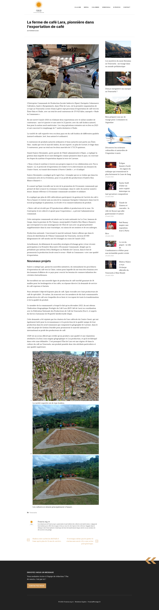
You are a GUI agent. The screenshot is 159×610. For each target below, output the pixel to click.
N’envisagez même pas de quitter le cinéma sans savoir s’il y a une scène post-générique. (79, 541)
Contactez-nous (36, 586)
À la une (78, 7)
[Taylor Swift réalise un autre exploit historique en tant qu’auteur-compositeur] (110, 188)
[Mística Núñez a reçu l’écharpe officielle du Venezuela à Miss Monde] (110, 267)
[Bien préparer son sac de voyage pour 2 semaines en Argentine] (118, 112)
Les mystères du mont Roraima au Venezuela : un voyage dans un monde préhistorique (118, 64)
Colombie (95, 7)
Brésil (86, 7)
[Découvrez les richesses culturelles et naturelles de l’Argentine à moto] (118, 143)
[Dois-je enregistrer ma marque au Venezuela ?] (118, 84)
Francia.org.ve (69, 602)
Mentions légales (80, 602)
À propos (116, 7)
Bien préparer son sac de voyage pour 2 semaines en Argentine (116, 120)
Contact (126, 7)
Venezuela (106, 7)
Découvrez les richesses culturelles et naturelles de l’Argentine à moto (116, 150)
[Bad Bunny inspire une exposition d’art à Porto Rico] (110, 228)
